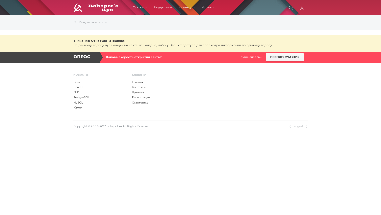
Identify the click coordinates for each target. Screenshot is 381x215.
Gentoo (78, 87)
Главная (137, 82)
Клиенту (185, 7)
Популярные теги (91, 22)
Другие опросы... (250, 57)
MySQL (78, 103)
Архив (207, 7)
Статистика (140, 103)
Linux (77, 82)
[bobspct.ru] (99, 7)
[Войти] (302, 7)
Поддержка (163, 7)
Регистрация (141, 97)
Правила (138, 92)
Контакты (138, 87)
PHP (76, 92)
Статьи (138, 7)
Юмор (77, 108)
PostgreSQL (81, 97)
